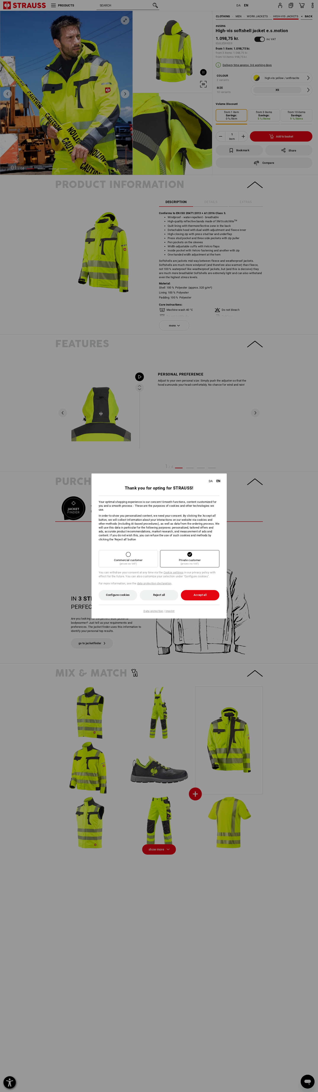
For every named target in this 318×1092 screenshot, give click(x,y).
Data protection (153, 611)
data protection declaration (154, 583)
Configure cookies (118, 594)
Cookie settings (174, 572)
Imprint (170, 611)
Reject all (159, 594)
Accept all (200, 594)
